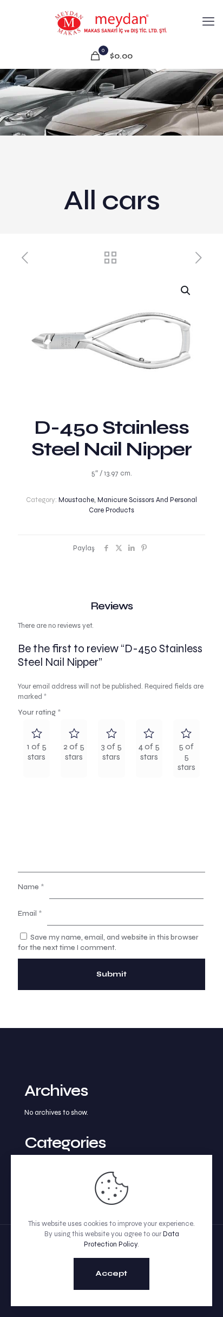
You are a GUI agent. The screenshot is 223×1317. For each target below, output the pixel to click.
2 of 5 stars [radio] (73, 751)
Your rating (39, 712)
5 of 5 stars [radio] (186, 756)
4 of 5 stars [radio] (149, 751)
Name (31, 887)
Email (30, 913)
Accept (111, 1273)
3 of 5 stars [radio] (111, 751)
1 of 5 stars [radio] (37, 751)
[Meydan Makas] (111, 21)
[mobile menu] (208, 21)
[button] (186, 290)
